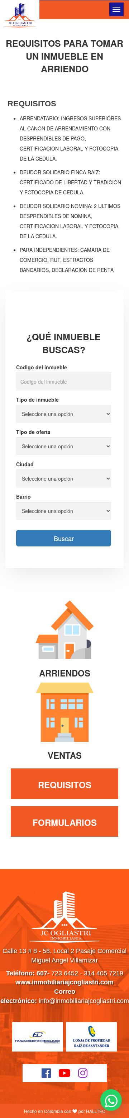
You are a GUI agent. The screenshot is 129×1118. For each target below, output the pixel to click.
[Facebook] (46, 1073)
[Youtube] (64, 1073)
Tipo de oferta (33, 431)
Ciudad (25, 464)
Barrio (23, 496)
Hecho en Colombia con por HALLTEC (64, 1111)
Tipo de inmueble (37, 399)
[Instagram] (83, 1073)
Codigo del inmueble (41, 367)
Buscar (64, 538)
